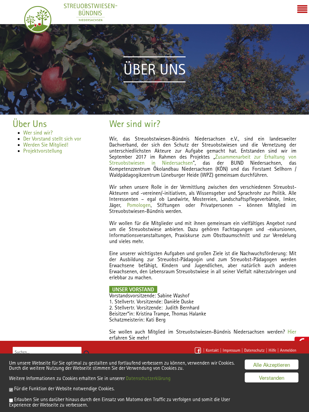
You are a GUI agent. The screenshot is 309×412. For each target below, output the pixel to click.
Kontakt (212, 350)
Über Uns (30, 123)
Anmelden (288, 350)
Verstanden (271, 377)
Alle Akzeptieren (271, 364)
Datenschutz (254, 350)
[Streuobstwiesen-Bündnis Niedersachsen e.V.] (37, 19)
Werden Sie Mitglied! (45, 144)
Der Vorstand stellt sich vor (52, 138)
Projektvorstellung (42, 150)
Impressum (231, 350)
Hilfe (272, 350)
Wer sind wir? (38, 132)
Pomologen (139, 205)
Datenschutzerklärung (148, 378)
